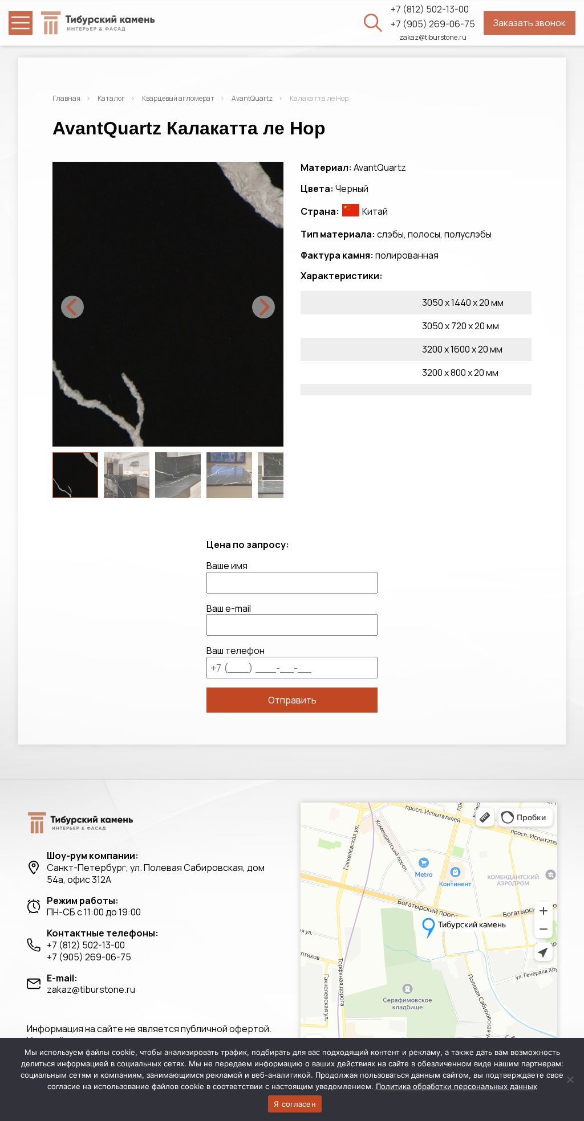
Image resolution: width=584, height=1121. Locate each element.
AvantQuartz (252, 98)
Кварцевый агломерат (178, 98)
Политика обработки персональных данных (456, 1086)
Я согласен (295, 1103)
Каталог (111, 98)
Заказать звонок (529, 23)
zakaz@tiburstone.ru (433, 37)
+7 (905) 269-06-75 (433, 24)
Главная (66, 98)
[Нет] (569, 1079)
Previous (72, 307)
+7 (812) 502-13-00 (430, 9)
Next (263, 307)
